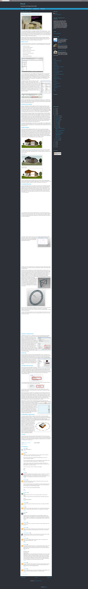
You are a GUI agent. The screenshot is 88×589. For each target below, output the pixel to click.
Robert (24, 512)
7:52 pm (24, 470)
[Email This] (34, 442)
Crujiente (25, 502)
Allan (24, 472)
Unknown (25, 522)
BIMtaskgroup (43, 8)
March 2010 (57, 127)
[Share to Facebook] (37, 442)
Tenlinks (55, 90)
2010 (55, 114)
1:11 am (24, 520)
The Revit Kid (56, 87)
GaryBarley (25, 492)
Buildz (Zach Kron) (56, 68)
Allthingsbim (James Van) (57, 78)
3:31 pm (24, 536)
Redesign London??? (58, 137)
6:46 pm (24, 542)
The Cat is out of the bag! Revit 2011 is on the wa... (59, 131)
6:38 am (24, 500)
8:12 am (24, 525)
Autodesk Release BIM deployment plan (58, 134)
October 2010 (57, 118)
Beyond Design (56, 65)
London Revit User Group (57, 86)
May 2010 (57, 124)
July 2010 (56, 122)
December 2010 (57, 115)
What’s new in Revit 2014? (62, 38)
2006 (55, 145)
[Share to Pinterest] (39, 442)
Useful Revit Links (36, 8)
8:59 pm (24, 510)
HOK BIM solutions (56, 77)
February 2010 (57, 138)
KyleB (24, 452)
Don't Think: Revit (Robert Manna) (59, 74)
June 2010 (57, 123)
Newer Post (23, 577)
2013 (55, 110)
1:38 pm (24, 549)
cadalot (24, 448)
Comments (56, 154)
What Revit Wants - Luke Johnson (59, 66)
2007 (55, 144)
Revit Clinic (55, 75)
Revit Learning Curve (57, 83)
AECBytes (55, 84)
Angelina (24, 568)
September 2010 (57, 119)
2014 (55, 109)
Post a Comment (24, 574)
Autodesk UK (55, 81)
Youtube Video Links (28, 8)
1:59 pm (24, 560)
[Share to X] (36, 442)
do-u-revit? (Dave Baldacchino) (58, 71)
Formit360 (55, 62)
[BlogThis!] (35, 442)
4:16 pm (24, 450)
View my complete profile (57, 14)
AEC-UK (55, 80)
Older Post (49, 577)
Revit (22, 4)
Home (22, 8)
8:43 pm (24, 490)
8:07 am (24, 572)
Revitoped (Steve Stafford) (57, 60)
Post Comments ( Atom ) (38, 580)
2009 (55, 141)
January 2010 (57, 140)
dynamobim (55, 63)
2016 (55, 108)
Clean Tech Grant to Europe (59, 132)
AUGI (54, 89)
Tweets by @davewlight (57, 33)
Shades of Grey (56, 69)
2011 (55, 113)
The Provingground (56, 72)
